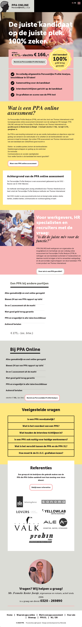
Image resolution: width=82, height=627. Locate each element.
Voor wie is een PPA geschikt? (50, 271)
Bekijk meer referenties (41, 487)
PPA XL (43, 617)
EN (75, 3)
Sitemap (32, 617)
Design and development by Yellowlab (54, 623)
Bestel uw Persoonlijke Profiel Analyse (29, 62)
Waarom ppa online (26, 615)
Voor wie (71, 615)
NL (72, 3)
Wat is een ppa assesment (51, 615)
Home (9, 615)
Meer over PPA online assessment (23, 163)
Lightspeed (37, 623)
